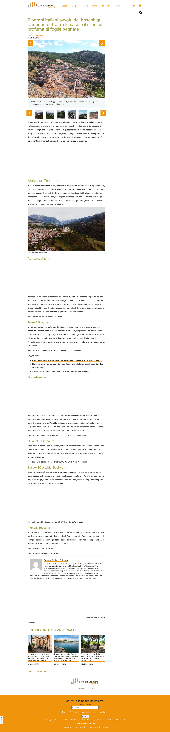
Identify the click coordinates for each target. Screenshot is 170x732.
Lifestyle (106, 6)
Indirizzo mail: (85, 705)
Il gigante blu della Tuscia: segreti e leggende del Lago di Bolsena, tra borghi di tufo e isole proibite (66, 657)
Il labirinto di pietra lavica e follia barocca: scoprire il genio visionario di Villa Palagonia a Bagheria (39, 657)
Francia (56, 446)
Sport (64, 6)
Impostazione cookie (85, 694)
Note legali (104, 727)
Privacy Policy (68, 727)
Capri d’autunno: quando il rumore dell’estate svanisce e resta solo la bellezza (67, 360)
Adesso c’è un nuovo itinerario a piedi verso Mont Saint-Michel (60, 371)
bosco (46, 671)
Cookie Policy (79, 727)
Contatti (91, 688)
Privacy (1, 720)
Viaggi (75, 6)
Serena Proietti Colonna (36, 35)
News (117, 6)
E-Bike (85, 6)
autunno (32, 671)
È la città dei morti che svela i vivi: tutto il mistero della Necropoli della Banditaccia (92, 657)
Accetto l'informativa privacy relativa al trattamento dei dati (86, 712)
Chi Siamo (80, 688)
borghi (39, 671)
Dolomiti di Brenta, (47, 185)
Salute (95, 6)
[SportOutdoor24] (85, 681)
